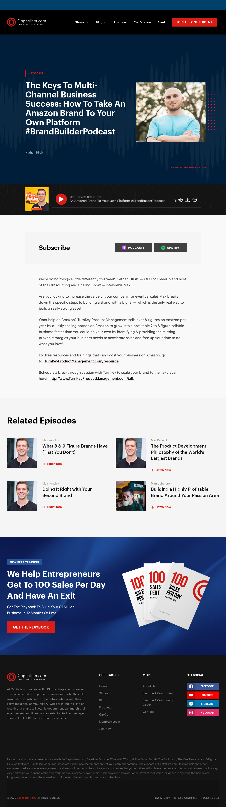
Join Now (105, 728)
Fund (161, 22)
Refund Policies (210, 797)
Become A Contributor (158, 693)
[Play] (62, 199)
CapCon (104, 714)
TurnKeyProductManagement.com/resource (81, 361)
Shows (80, 22)
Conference (142, 22)
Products (120, 22)
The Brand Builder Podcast (187, 167)
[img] (195, 200)
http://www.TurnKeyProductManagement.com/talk (91, 378)
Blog (99, 22)
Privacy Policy (162, 797)
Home (103, 686)
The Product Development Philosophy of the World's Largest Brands (178, 452)
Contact (148, 711)
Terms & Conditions (185, 797)
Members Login (109, 721)
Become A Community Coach (158, 702)
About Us (149, 686)
